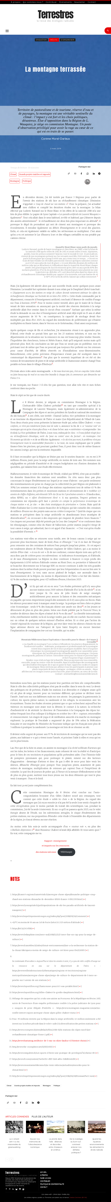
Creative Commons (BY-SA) (78, 1197)
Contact (92, 2)
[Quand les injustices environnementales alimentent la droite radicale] (97, 1127)
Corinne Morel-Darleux (55, 138)
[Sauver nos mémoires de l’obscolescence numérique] (35, 1127)
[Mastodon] (23, 1189)
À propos (15, 2)
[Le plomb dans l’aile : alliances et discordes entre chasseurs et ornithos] (55, 1127)
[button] (7, 31)
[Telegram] (100, 174)
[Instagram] (10, 1189)
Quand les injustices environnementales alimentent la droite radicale (97, 1144)
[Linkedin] (94, 174)
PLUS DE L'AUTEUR (42, 1116)
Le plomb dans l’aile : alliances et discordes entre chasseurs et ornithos (55, 1144)
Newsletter (79, 2)
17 (72, 613)
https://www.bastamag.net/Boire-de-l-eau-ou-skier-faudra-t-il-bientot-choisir (49, 1040)
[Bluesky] (16, 1189)
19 (34, 829)
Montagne (14, 181)
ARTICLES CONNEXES (17, 1116)
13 (77, 521)
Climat (13, 174)
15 (94, 589)
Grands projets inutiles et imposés (34, 174)
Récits (53, 40)
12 (25, 517)
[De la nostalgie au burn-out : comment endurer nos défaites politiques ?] (76, 1127)
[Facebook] (81, 174)
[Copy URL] (69, 174)
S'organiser (67, 40)
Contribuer (51, 2)
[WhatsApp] (87, 174)
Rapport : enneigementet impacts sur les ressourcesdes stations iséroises (52, 846)
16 (83, 606)
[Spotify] (20, 1189)
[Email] (75, 174)
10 (62, 405)
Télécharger (66, 852)
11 (26, 415)
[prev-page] (7, 1159)
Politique (27, 181)
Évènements (65, 2)
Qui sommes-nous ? (33, 2)
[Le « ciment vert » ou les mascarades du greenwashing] (14, 1127)
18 (97, 641)
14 (36, 531)
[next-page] (11, 1159)
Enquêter (41, 40)
